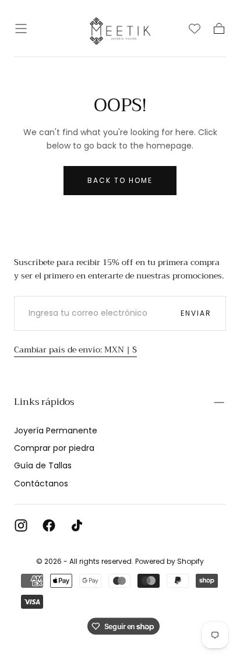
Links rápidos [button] (44, 402)
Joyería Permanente (55, 430)
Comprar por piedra (54, 448)
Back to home (120, 180)
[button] (21, 29)
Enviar (196, 313)
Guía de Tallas (43, 465)
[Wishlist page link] (194, 28)
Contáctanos (41, 483)
